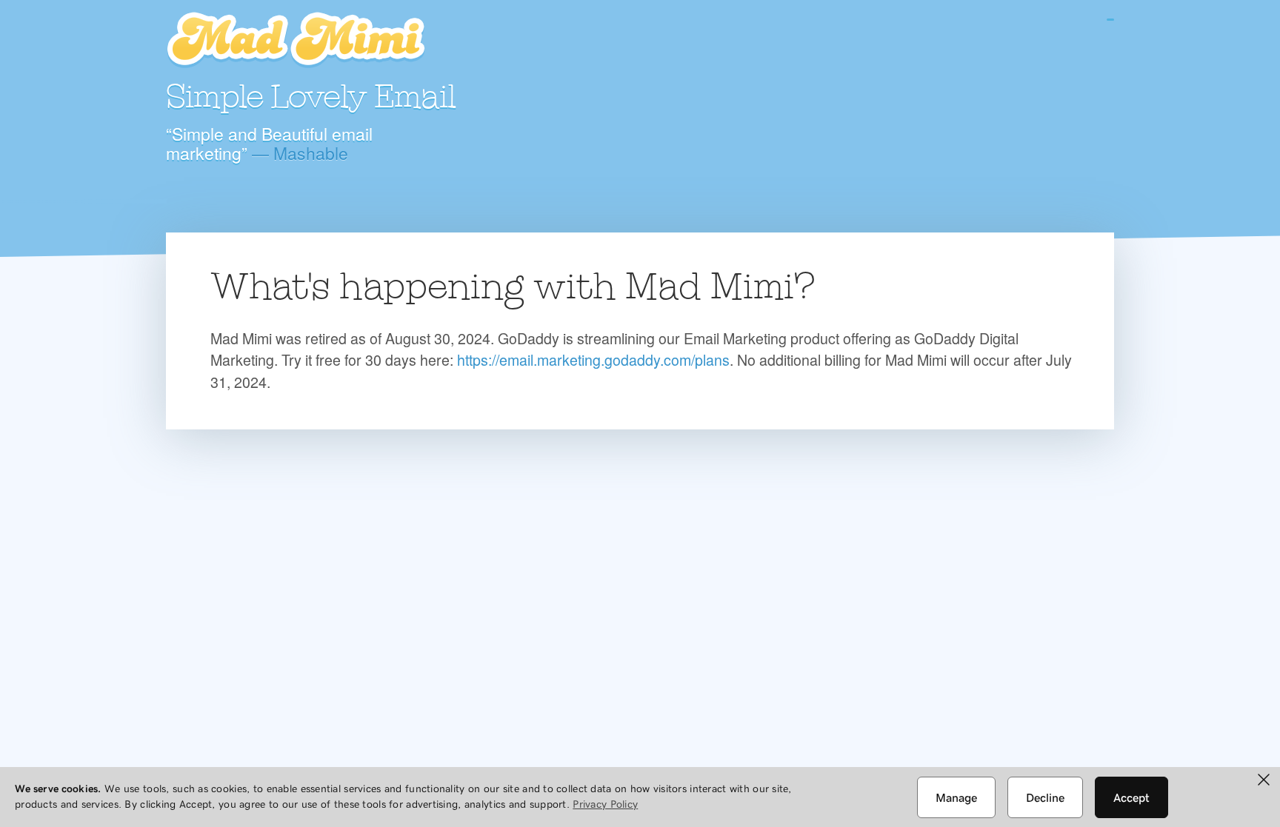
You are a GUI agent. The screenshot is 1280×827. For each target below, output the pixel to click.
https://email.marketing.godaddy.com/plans (593, 359)
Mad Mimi (295, 40)
